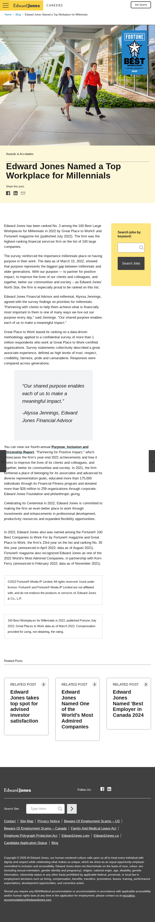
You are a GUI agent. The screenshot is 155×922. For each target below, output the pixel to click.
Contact (10, 821)
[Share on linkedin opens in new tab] (16, 193)
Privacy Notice (49, 821)
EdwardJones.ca (106, 836)
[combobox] (131, 247)
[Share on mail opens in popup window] (23, 193)
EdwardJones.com (75, 836)
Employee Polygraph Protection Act (30, 836)
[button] (5, 5)
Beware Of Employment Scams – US (92, 821)
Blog (18, 14)
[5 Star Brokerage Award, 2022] (3, 461)
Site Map (26, 821)
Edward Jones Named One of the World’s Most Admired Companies (77, 709)
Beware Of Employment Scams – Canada (35, 828)
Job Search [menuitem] (141, 4)
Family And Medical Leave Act (93, 828)
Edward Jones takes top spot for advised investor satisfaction (24, 706)
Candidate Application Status (25, 843)
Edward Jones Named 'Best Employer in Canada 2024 (128, 703)
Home (8, 14)
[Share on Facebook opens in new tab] (8, 193)
